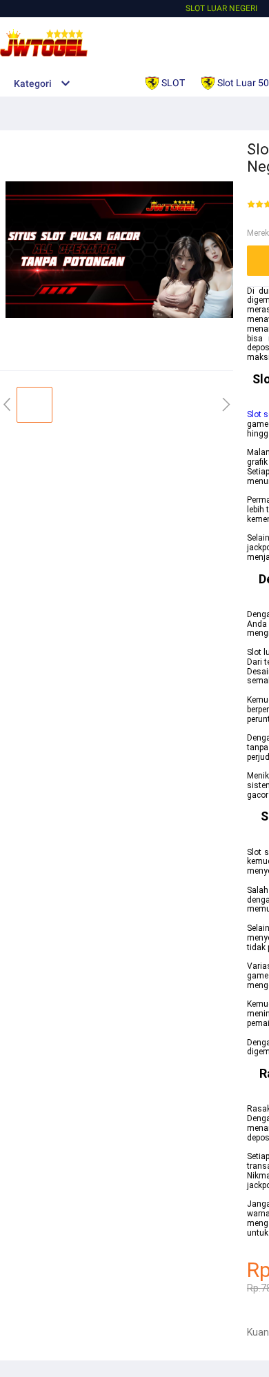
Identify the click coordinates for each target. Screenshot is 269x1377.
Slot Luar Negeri (221, 8)
